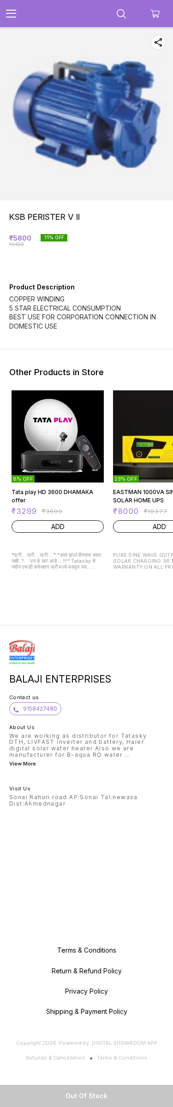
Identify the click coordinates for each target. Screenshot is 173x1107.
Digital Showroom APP (124, 1043)
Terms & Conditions (122, 1057)
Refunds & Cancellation (55, 1057)
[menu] (11, 14)
